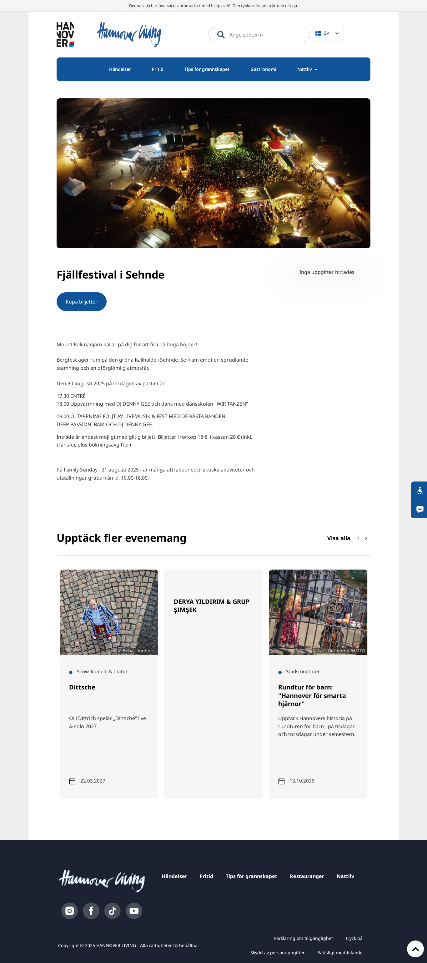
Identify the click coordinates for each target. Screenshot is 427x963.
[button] (366, 538)
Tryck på (354, 938)
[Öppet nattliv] (316, 69)
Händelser (174, 876)
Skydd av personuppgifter (277, 953)
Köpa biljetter (82, 301)
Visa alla (338, 538)
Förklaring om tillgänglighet (303, 938)
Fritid (206, 876)
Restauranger (307, 876)
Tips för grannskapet (251, 876)
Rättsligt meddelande (340, 953)
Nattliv (345, 876)
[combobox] (259, 34)
